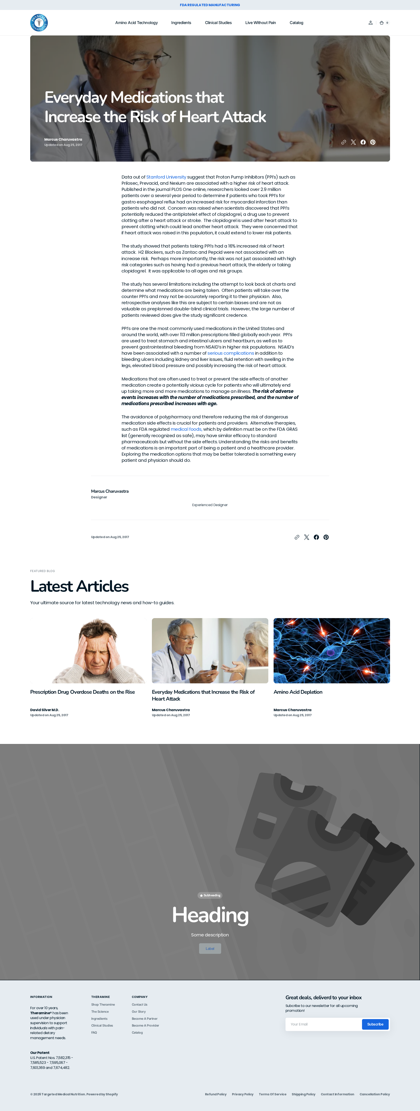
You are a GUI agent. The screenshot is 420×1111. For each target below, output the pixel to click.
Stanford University (166, 177)
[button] (370, 23)
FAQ (94, 1032)
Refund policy (216, 1094)
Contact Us (139, 1004)
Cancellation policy (375, 1094)
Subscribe (375, 1024)
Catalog (137, 1032)
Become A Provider (145, 1025)
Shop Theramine (103, 1004)
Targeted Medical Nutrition (63, 1094)
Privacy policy (243, 1094)
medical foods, (186, 429)
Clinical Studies (102, 1025)
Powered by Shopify (102, 1094)
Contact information (337, 1094)
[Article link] (88, 668)
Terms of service (272, 1094)
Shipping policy (303, 1094)
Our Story (139, 1011)
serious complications (230, 353)
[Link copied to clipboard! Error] (344, 142)
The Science (100, 1011)
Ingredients (99, 1018)
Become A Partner (144, 1018)
